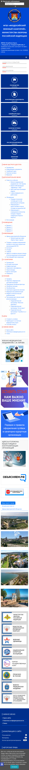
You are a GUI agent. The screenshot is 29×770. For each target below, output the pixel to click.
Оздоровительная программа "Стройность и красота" (18, 311)
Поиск (8, 333)
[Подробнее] (14, 354)
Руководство (14, 85)
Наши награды (10, 270)
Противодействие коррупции (15, 257)
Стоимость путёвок (12, 319)
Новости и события (10, 62)
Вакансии (14, 157)
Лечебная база (10, 288)
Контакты (9, 248)
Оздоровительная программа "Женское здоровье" (17, 302)
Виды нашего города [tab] (8, 503)
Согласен (14, 767)
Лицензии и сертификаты (13, 268)
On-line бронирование (14, 142)
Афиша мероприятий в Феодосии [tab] (12, 509)
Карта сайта (9, 330)
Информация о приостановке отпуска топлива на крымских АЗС (18, 206)
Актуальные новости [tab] (8, 506)
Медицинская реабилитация (14, 292)
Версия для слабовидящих (11, 1)
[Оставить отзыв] (14, 387)
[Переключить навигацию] (26, 57)
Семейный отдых (14, 114)
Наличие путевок (14, 128)
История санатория (12, 264)
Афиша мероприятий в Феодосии (16, 236)
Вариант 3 (9, 229)
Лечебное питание (11, 286)
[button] (15, 6)
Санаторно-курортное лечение (15, 290)
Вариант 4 (9, 231)
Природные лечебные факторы (15, 284)
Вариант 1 (9, 225)
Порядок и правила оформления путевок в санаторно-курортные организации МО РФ (16, 244)
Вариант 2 (9, 227)
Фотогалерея (7, 70)
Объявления (7, 66)
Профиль (9, 279)
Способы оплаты (11, 324)
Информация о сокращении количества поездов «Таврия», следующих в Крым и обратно (18, 213)
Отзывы (8, 250)
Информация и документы (14, 99)
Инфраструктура (11, 266)
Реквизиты (9, 273)
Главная (8, 251)
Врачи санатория (11, 271)
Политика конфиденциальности (15, 332)
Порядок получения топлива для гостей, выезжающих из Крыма (17, 201)
